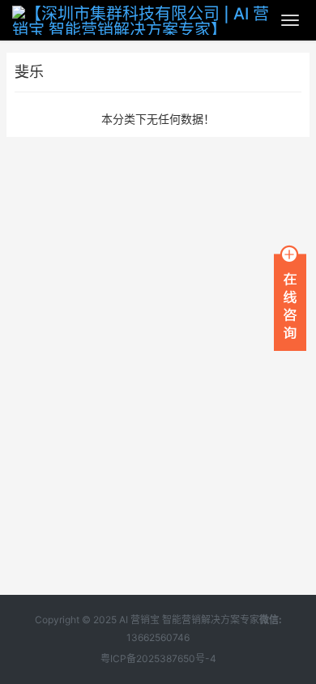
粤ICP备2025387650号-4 (158, 658)
